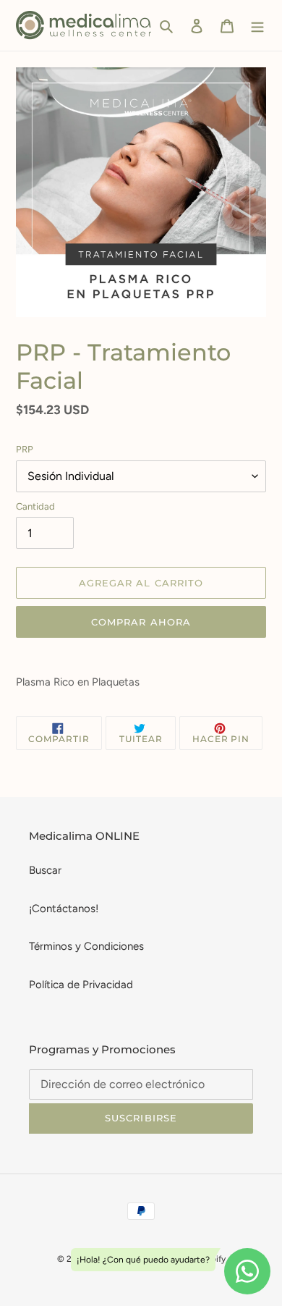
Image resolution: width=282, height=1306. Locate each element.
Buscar (45, 870)
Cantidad (35, 506)
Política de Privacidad (81, 984)
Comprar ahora (141, 622)
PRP (24, 449)
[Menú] (257, 25)
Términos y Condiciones (86, 946)
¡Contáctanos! (63, 908)
